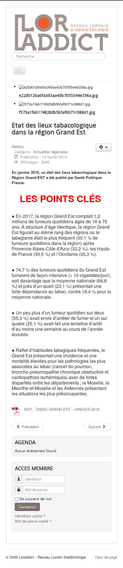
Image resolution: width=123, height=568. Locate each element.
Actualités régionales (50, 151)
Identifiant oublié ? (30, 516)
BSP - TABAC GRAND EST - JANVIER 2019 (61, 409)
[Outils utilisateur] (103, 147)
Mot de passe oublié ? (33, 521)
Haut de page (106, 557)
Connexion (27, 506)
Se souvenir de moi (35, 498)
